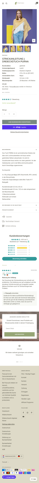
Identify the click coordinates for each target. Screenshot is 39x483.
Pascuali (4, 55)
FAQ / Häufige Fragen (28, 374)
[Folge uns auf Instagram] (27, 413)
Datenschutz (6, 428)
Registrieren (25, 395)
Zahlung (24, 388)
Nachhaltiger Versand (12, 221)
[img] (6, 270)
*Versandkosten (14, 87)
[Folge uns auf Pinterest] (31, 413)
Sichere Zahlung (10, 226)
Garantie (9, 217)
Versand (24, 384)
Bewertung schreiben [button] (19, 259)
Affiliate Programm (27, 402)
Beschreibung (6, 149)
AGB (3, 449)
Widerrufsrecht (7, 415)
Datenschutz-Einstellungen (6, 433)
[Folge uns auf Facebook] (23, 413)
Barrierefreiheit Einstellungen (7, 445)
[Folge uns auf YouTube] (23, 417)
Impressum (5, 411)
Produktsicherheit (8, 210)
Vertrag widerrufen (8, 424)
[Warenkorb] (36, 3)
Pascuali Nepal (12, 175)
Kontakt (23, 377)
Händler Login (25, 399)
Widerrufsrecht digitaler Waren (9, 419)
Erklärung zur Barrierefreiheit (7, 439)
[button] (6, 99)
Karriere (23, 381)
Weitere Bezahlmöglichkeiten (19, 132)
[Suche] (6, 3)
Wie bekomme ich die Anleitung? (12, 205)
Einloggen (24, 392)
